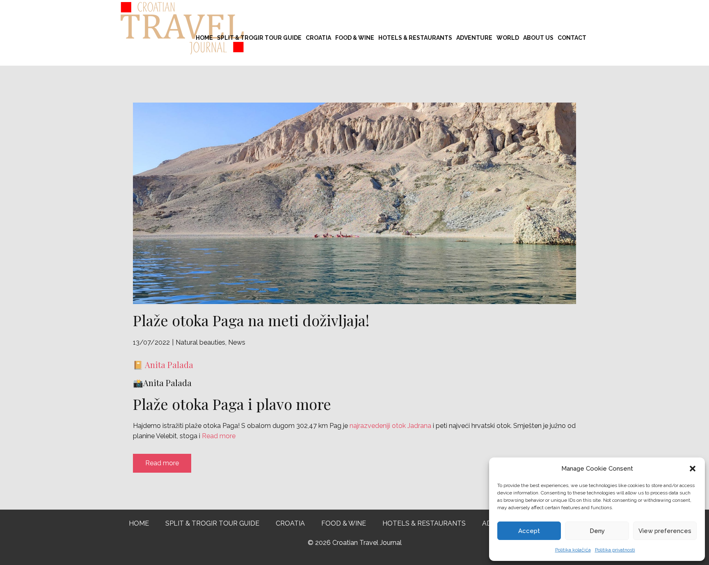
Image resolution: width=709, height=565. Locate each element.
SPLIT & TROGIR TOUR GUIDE (259, 37)
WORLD (507, 37)
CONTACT (572, 37)
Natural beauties (200, 342)
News (236, 342)
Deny (597, 531)
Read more (219, 436)
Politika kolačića (573, 550)
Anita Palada (169, 364)
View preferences (664, 531)
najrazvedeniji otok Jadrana (390, 426)
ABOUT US (538, 37)
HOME (204, 37)
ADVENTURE (474, 37)
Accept (529, 531)
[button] (692, 468)
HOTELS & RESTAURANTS (415, 37)
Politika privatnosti (615, 550)
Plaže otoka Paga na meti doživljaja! (251, 320)
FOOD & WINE (354, 37)
